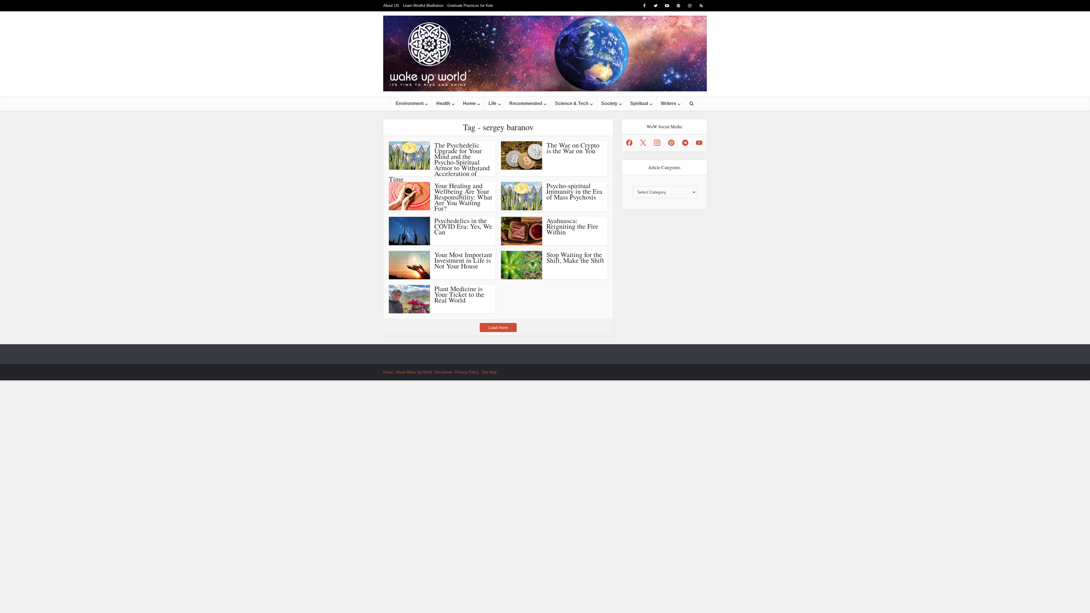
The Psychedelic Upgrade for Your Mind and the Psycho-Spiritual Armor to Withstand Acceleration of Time (439, 162)
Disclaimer (443, 372)
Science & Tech (571, 103)
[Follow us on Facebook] (629, 143)
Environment (410, 103)
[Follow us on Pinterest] (671, 143)
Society (609, 103)
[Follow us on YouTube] (699, 143)
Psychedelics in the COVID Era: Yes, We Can (463, 226)
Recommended (525, 103)
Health (443, 103)
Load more (498, 327)
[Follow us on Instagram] (657, 143)
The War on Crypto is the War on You (573, 147)
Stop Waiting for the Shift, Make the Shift (575, 257)
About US (391, 5)
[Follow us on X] (643, 143)
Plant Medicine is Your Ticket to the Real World (459, 294)
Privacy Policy (467, 372)
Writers (668, 103)
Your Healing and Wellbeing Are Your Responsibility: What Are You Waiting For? (463, 197)
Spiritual (639, 103)
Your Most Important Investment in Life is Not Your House (463, 260)
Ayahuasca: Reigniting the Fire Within (572, 226)
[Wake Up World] (545, 53)
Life (492, 103)
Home (469, 103)
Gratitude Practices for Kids (470, 5)
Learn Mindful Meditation (423, 5)
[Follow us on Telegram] (685, 143)
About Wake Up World (414, 372)
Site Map (489, 372)
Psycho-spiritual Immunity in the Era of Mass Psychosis (574, 191)
